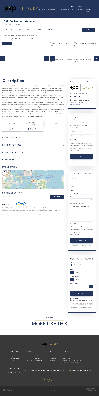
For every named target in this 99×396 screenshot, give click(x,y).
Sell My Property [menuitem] (77, 9)
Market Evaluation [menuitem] (67, 358)
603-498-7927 (89, 6)
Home (4, 215)
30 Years (74, 265)
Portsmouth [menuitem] (29, 356)
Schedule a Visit (87, 173)
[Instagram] (55, 380)
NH (14, 215)
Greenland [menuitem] (37, 358)
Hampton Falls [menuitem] (38, 360)
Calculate (81, 293)
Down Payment (74, 276)
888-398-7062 (15, 373)
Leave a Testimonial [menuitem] (68, 356)
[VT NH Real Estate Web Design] (91, 390)
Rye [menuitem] (27, 358)
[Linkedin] (49, 380)
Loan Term (73, 262)
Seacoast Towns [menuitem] (52, 9)
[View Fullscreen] (4, 177)
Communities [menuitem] (53, 358)
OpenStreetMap (56, 188)
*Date (71, 190)
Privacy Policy (76, 150)
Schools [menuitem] (51, 356)
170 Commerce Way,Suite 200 (45, 370)
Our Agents (79, 104)
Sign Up (80, 6)
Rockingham (19, 215)
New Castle (28, 215)
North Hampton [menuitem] (39, 356)
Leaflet (50, 188)
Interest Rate (74, 283)
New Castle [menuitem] (29, 360)
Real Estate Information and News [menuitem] (71, 362)
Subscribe (81, 156)
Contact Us (72, 104)
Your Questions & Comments (77, 203)
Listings (9, 215)
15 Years (82, 265)
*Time (71, 196)
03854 (34, 215)
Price (71, 269)
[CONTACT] (88, 30)
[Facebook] (44, 380)
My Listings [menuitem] (42, 9)
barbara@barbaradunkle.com (82, 370)
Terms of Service (77, 247)
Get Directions (57, 196)
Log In (74, 6)
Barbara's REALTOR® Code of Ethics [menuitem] (72, 360)
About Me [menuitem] (88, 9)
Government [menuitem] (53, 360)
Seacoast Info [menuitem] (65, 9)
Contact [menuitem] (87, 11)
